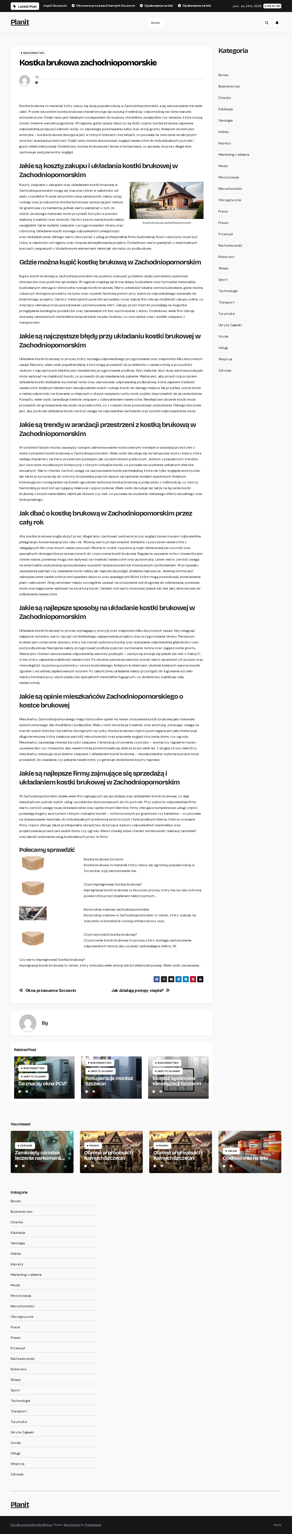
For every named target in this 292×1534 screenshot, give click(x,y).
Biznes (223, 75)
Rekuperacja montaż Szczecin (109, 1081)
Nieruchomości (230, 188)
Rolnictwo (226, 257)
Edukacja (225, 109)
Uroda (223, 336)
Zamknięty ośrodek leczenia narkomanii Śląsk (38, 1158)
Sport (223, 279)
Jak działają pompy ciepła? (137, 990)
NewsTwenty (72, 1525)
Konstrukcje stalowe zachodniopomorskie (116, 909)
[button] (267, 22)
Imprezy (224, 143)
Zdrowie (224, 370)
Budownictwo (33, 53)
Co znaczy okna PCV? (42, 1084)
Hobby (223, 132)
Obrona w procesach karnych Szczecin (108, 1155)
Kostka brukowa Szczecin (103, 859)
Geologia (225, 120)
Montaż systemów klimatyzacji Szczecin (176, 1081)
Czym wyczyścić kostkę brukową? (110, 934)
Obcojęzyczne (229, 200)
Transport (226, 302)
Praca (223, 211)
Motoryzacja (228, 177)
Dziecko (224, 97)
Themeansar (93, 1525)
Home (155, 23)
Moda (223, 166)
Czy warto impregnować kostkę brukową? (52, 959)
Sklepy (223, 268)
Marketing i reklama (233, 154)
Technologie (228, 291)
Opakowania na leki (245, 1158)
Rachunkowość (230, 245)
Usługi (223, 347)
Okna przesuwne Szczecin (50, 990)
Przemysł (225, 234)
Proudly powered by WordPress (31, 1525)
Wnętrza (225, 359)
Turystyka (226, 313)
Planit (20, 22)
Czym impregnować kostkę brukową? (113, 884)
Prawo (223, 222)
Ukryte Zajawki (35, 1076)
